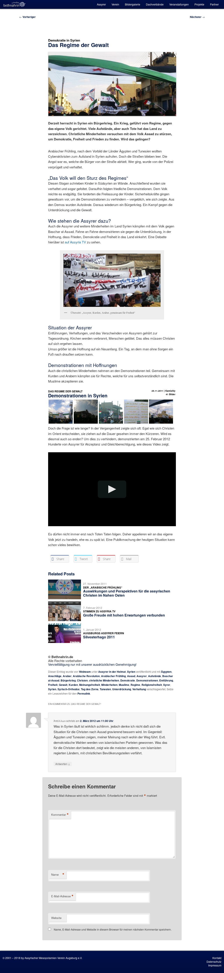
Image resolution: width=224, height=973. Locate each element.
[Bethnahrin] (15, 4)
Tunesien (105, 689)
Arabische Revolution (86, 676)
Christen (82, 680)
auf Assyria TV (75, 242)
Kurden (73, 685)
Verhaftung (139, 689)
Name (57, 874)
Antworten (62, 764)
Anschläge (54, 676)
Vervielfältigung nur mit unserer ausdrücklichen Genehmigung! (92, 664)
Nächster (197, 17)
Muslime (124, 685)
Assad (131, 676)
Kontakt (216, 958)
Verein (115, 4)
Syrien (131, 672)
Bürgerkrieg (68, 680)
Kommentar (60, 814)
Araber (67, 676)
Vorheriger (27, 17)
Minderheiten (109, 685)
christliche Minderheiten (104, 680)
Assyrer (101, 4)
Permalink (83, 693)
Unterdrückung (121, 689)
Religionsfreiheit (152, 685)
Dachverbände (155, 4)
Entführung (166, 680)
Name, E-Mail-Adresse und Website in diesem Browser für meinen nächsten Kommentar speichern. (113, 929)
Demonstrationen (147, 680)
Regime (135, 685)
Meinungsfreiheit (89, 685)
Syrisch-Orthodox (69, 689)
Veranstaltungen (179, 4)
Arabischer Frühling (113, 676)
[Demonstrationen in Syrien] (111, 423)
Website (56, 918)
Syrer (166, 685)
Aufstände (154, 676)
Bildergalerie (132, 4)
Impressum (214, 965)
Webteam (85, 672)
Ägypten (166, 672)
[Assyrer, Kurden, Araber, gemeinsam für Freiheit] (112, 280)
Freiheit (53, 685)
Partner (214, 4)
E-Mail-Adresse (62, 896)
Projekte (199, 4)
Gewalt (63, 685)
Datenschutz (213, 961)
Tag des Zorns (89, 689)
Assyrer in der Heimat (112, 672)
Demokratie (127, 680)
